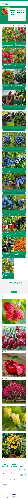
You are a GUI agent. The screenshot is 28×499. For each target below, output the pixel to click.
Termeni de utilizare (16, 495)
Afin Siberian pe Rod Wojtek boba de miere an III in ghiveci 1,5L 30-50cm (20, 190)
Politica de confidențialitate (11, 495)
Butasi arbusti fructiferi (5, 324)
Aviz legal (24, 495)
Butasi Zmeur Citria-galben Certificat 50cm (19, 64)
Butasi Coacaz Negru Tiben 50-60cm (18, 232)
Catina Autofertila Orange (17, 253)
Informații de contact (14, 496)
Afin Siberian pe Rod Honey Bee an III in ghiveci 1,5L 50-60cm (20, 211)
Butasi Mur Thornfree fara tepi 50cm (6, 106)
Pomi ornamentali (4, 405)
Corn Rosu (3, 274)
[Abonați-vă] (13, 490)
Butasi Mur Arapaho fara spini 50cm (18, 85)
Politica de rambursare (21, 495)
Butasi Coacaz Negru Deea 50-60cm (5, 253)
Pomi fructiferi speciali (5, 378)
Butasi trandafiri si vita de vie (5, 484)
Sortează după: (14, 25)
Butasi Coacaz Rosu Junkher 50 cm (5, 232)
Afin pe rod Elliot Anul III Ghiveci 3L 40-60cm (6, 189)
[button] (1, 3)
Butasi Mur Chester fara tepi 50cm (18, 106)
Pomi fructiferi (4, 351)
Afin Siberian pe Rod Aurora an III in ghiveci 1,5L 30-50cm (7, 211)
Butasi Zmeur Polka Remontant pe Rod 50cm (6, 64)
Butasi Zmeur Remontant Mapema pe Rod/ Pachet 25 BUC (20, 43)
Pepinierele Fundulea (6, 495)
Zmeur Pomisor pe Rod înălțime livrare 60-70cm (7, 85)
